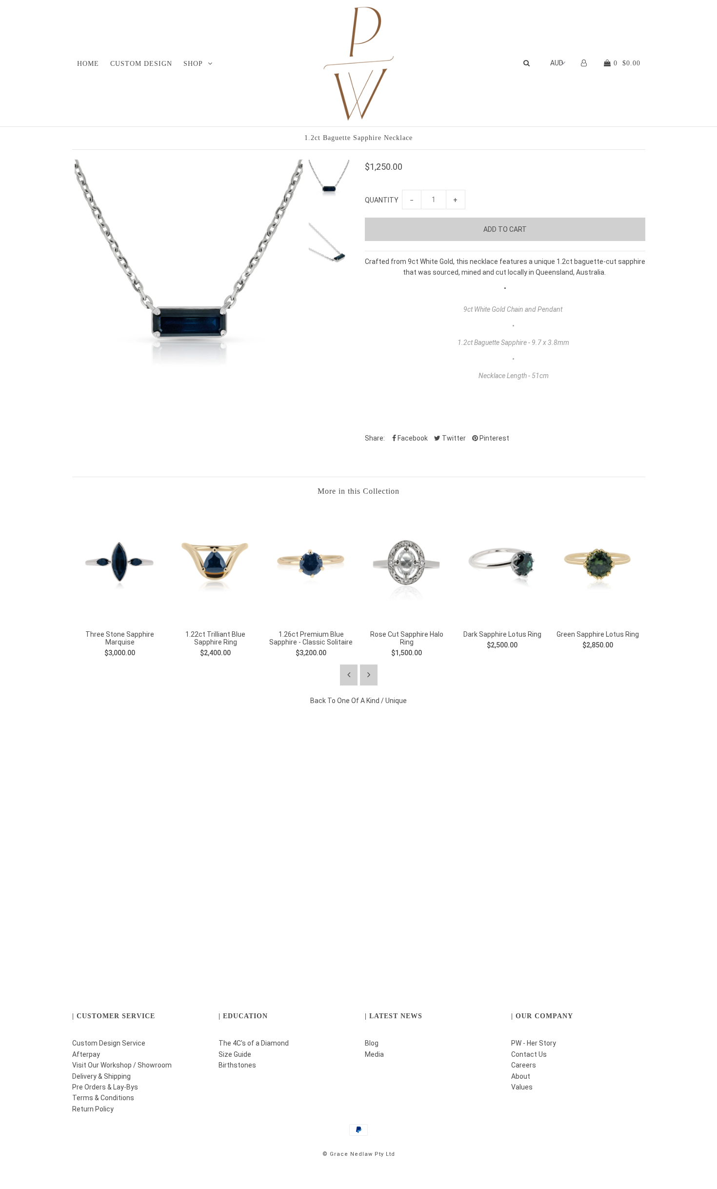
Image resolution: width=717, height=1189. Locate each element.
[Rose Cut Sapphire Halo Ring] (407, 617)
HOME (88, 63)
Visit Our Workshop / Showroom (122, 1065)
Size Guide (235, 1054)
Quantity (381, 200)
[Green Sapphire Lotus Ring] (598, 617)
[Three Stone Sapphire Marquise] (120, 617)
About (520, 1076)
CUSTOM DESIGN (141, 63)
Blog (371, 1043)
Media (374, 1054)
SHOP (193, 63)
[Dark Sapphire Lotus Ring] (502, 617)
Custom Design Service (108, 1043)
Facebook (412, 438)
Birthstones (237, 1065)
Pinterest (493, 438)
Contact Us (529, 1054)
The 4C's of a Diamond (254, 1043)
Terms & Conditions (103, 1098)
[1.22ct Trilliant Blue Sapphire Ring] (216, 617)
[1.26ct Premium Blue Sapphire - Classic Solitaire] (311, 617)
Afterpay (86, 1054)
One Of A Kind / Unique (372, 701)
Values (522, 1087)
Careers (523, 1065)
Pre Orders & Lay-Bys (105, 1087)
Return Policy (93, 1109)
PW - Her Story (533, 1043)
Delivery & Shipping (101, 1076)
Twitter (453, 438)
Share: (375, 438)
